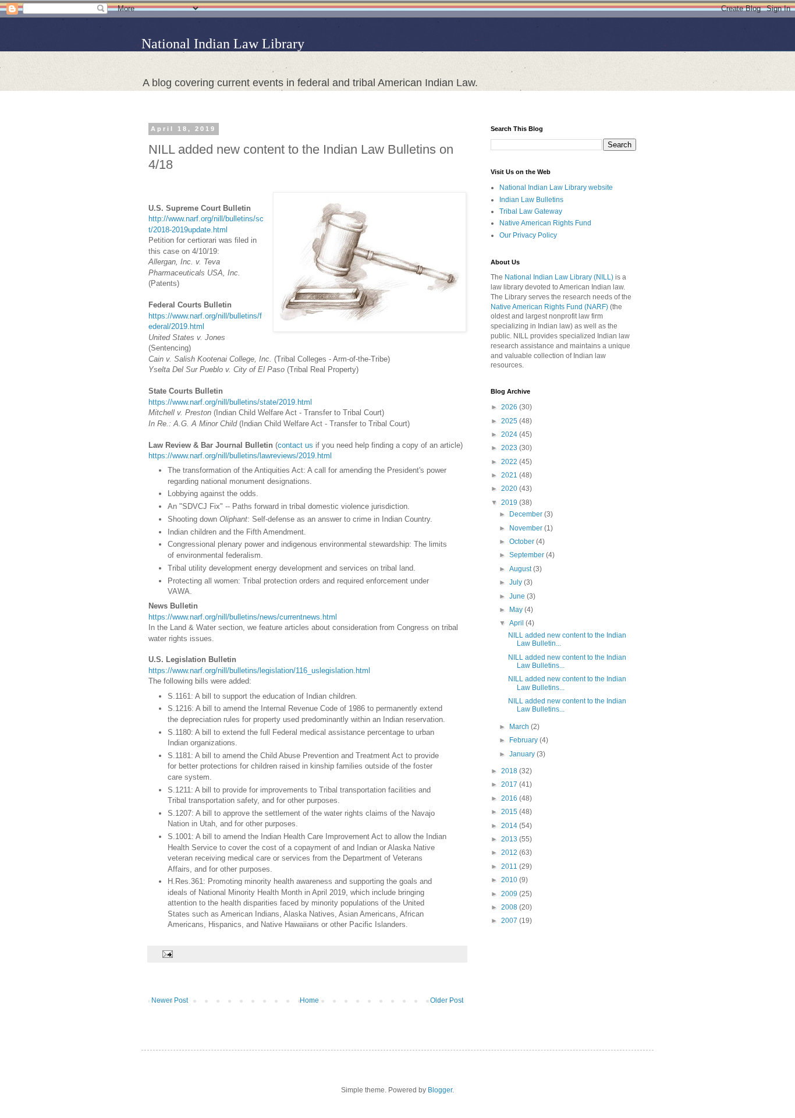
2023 (510, 448)
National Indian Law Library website (556, 187)
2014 (510, 826)
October (522, 541)
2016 (510, 798)
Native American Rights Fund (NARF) (549, 307)
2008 (510, 907)
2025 (510, 421)
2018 (510, 771)
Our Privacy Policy (528, 235)
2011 (510, 866)
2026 (510, 407)
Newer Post (169, 1000)
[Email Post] (166, 953)
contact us (296, 445)
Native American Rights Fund (545, 223)
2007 (510, 921)
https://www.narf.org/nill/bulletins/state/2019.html (230, 402)
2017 (510, 784)
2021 (510, 475)
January (523, 754)
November (526, 528)
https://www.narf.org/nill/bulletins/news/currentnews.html (242, 617)
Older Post (446, 1000)
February (524, 740)
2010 (510, 880)
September (527, 555)
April (517, 623)
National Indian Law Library (222, 43)
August (521, 569)
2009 (510, 894)
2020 (510, 488)
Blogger (440, 1090)
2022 (510, 462)
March (520, 727)
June (518, 596)
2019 (510, 502)
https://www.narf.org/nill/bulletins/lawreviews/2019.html (240, 455)
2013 (510, 839)
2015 (510, 812)
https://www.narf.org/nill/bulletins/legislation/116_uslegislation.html (259, 670)
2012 (510, 852)
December (526, 514)
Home (309, 1000)
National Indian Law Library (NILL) (559, 277)
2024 (510, 434)
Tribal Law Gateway (530, 211)
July (516, 582)
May (516, 610)
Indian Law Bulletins (531, 200)
